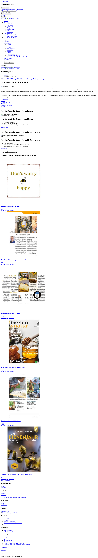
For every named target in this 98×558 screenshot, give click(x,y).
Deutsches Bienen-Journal (13, 54)
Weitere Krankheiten (12, 36)
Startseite (6, 21)
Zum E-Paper (4, 148)
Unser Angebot (7, 43)
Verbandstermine (8, 58)
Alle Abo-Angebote (5, 102)
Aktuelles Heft (10, 44)
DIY (8, 39)
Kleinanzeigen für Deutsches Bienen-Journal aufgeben (17, 544)
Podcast (8, 52)
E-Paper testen (4, 99)
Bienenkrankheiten (8, 33)
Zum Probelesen (4, 127)
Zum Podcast (4, 505)
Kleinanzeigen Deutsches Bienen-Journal (17, 56)
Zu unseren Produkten (6, 480)
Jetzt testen (3, 487)
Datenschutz (4, 547)
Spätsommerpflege (11, 29)
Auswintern (9, 23)
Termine (3, 106)
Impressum (3, 550)
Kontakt (6, 520)
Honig (8, 28)
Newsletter (9, 51)
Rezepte (9, 40)
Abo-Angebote (10, 45)
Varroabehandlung (11, 34)
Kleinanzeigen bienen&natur (14, 55)
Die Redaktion (7, 518)
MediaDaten (4, 103)
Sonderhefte (10, 50)
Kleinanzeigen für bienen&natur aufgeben (14, 543)
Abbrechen (8, 13)
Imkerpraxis (6, 22)
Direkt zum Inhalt (5, 1)
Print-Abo (3, 101)
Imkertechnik (10, 32)
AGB (2, 553)
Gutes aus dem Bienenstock (10, 37)
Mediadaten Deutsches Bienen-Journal (13, 523)
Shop (5, 539)
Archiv (5, 524)
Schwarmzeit (10, 25)
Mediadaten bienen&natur (10, 521)
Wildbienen (6, 41)
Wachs (8, 30)
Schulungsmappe (11, 48)
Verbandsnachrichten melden (11, 531)
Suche (2, 13)
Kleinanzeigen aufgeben (6, 105)
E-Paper (9, 47)
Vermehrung (10, 26)
